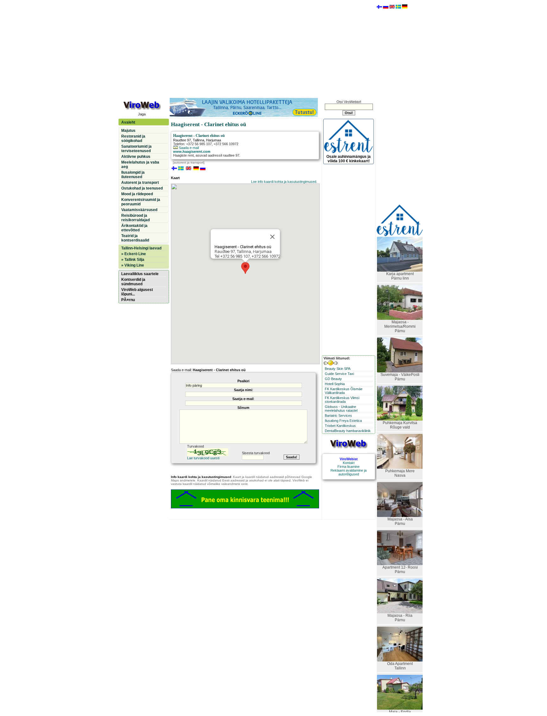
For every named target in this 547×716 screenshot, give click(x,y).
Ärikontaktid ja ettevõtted (134, 227)
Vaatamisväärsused (139, 210)
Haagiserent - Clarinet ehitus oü (199, 135)
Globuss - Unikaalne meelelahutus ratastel (341, 408)
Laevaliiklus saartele (140, 274)
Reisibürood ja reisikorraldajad (135, 217)
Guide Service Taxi (339, 374)
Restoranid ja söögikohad (133, 138)
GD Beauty (333, 379)
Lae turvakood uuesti (203, 458)
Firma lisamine (348, 466)
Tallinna (198, 140)
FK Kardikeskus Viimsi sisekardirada (342, 399)
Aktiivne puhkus (135, 156)
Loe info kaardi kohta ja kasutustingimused (283, 182)
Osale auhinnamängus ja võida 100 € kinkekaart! (348, 158)
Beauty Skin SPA (337, 369)
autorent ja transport (189, 162)
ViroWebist (349, 459)
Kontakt (349, 463)
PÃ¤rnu (128, 300)
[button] (245, 268)
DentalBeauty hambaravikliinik (348, 431)
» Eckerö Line (133, 254)
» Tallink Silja (132, 259)
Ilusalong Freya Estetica (343, 421)
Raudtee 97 (182, 140)
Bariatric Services (338, 415)
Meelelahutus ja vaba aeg (140, 164)
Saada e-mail (188, 148)
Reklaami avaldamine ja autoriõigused (348, 472)
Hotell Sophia (335, 384)
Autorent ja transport (140, 182)
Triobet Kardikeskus (340, 426)
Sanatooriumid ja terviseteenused (136, 148)
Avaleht (128, 122)
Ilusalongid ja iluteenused (133, 174)
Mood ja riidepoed (137, 194)
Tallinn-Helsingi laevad (141, 248)
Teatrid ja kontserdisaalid (135, 238)
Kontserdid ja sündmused (133, 281)
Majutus (128, 130)
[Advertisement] (246, 48)
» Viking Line (132, 265)
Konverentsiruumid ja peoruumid (140, 201)
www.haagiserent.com (192, 151)
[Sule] (272, 236)
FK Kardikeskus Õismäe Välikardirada (343, 391)
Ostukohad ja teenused (142, 188)
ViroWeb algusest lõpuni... (137, 291)
